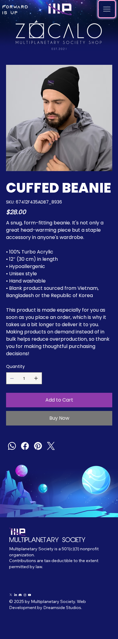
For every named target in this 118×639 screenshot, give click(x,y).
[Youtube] (29, 595)
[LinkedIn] (15, 595)
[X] (10, 595)
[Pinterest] (38, 446)
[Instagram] (25, 595)
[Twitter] (51, 446)
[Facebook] (25, 446)
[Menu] (107, 9)
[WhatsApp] (12, 446)
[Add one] (36, 378)
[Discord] (20, 595)
